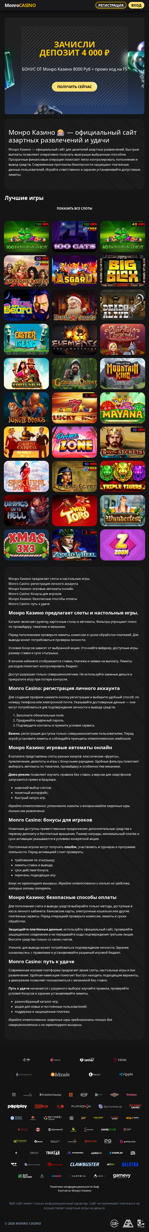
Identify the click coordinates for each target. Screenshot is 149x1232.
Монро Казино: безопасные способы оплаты (43, 599)
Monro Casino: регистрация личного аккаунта (43, 584)
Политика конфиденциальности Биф (74, 1186)
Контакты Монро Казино (74, 1190)
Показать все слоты (74, 208)
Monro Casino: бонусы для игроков (35, 594)
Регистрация (111, 5)
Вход (136, 5)
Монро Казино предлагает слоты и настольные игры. (49, 579)
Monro (20, 5)
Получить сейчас (74, 86)
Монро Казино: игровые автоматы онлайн (41, 589)
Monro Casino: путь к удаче (29, 604)
